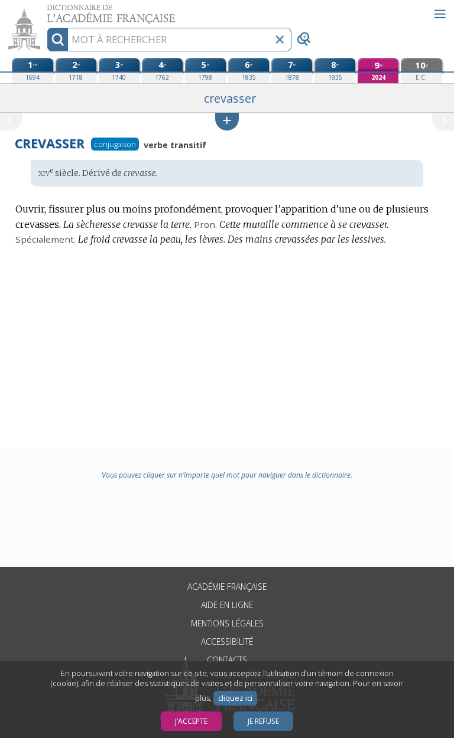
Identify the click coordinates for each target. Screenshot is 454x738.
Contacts (227, 659)
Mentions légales (227, 623)
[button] (227, 121)
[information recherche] (57, 39)
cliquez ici (235, 698)
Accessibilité (227, 641)
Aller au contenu (45, 10)
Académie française (227, 586)
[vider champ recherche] (279, 39)
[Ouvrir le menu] (440, 14)
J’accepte (191, 721)
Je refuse (263, 721)
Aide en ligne (227, 604)
